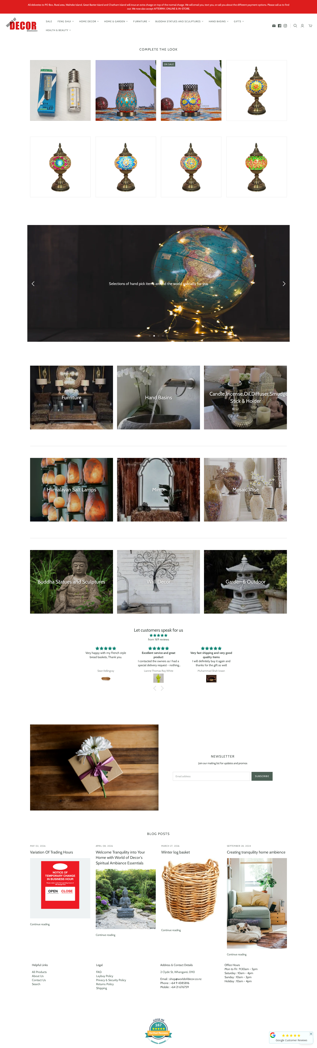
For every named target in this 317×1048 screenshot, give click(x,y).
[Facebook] (279, 25)
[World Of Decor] (22, 25)
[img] (158, 635)
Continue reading (40, 924)
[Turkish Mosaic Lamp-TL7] (256, 90)
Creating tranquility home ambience (256, 852)
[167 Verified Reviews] (158, 1046)
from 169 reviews (158, 639)
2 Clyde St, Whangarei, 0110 (177, 972)
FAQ (98, 972)
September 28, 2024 (239, 846)
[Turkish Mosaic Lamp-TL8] (60, 167)
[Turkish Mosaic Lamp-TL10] (126, 167)
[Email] (274, 25)
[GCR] (272, 1035)
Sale (49, 21)
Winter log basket (175, 852)
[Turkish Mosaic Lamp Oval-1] (126, 90)
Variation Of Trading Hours (51, 852)
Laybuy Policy (104, 976)
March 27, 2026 (170, 846)
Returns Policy (105, 984)
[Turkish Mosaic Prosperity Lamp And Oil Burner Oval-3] (191, 90)
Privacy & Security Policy (111, 980)
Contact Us (39, 980)
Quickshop (45, 127)
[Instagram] (285, 25)
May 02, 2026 (38, 846)
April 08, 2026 (104, 846)
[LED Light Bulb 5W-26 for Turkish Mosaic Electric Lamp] (60, 90)
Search (36, 984)
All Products (39, 972)
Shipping (101, 988)
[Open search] (295, 26)
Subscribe (262, 776)
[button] (155, 688)
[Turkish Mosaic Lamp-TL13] (256, 167)
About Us (38, 976)
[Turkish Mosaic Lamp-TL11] (191, 167)
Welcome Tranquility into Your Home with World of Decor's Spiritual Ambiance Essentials (120, 857)
